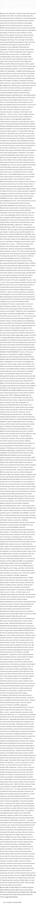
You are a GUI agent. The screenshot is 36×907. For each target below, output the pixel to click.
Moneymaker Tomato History (10, 887)
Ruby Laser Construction (23, 890)
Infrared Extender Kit (25, 894)
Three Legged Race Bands (9, 897)
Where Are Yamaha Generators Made (12, 892)
